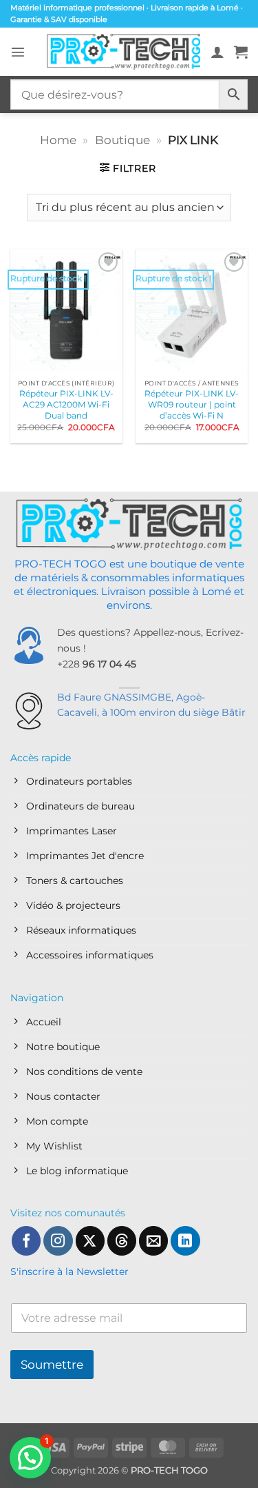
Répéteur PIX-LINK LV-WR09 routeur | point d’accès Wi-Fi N (191, 404)
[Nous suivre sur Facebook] (26, 1241)
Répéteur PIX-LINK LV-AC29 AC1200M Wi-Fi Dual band (66, 404)
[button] (17, 52)
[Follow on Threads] (121, 1241)
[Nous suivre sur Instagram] (57, 1241)
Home (58, 139)
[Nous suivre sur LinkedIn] (185, 1241)
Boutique (122, 139)
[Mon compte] (217, 52)
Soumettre (52, 1364)
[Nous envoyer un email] (153, 1241)
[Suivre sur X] (90, 1241)
